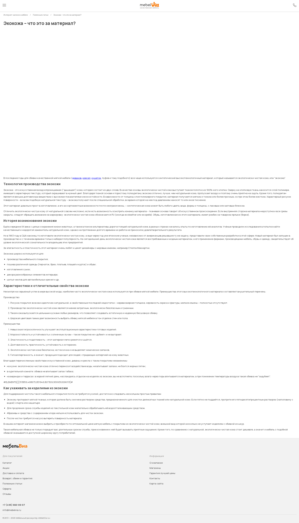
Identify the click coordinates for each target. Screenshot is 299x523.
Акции (6, 468)
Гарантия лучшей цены (162, 473)
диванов (76, 178)
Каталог (7, 462)
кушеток (96, 178)
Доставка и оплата (13, 473)
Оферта (7, 488)
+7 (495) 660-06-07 (14, 504)
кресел (86, 178)
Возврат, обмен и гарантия (17, 478)
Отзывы (7, 493)
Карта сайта (156, 483)
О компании (156, 462)
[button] (4, 5)
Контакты (155, 478)
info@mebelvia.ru (12, 510)
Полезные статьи (12, 483)
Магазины (155, 468)
